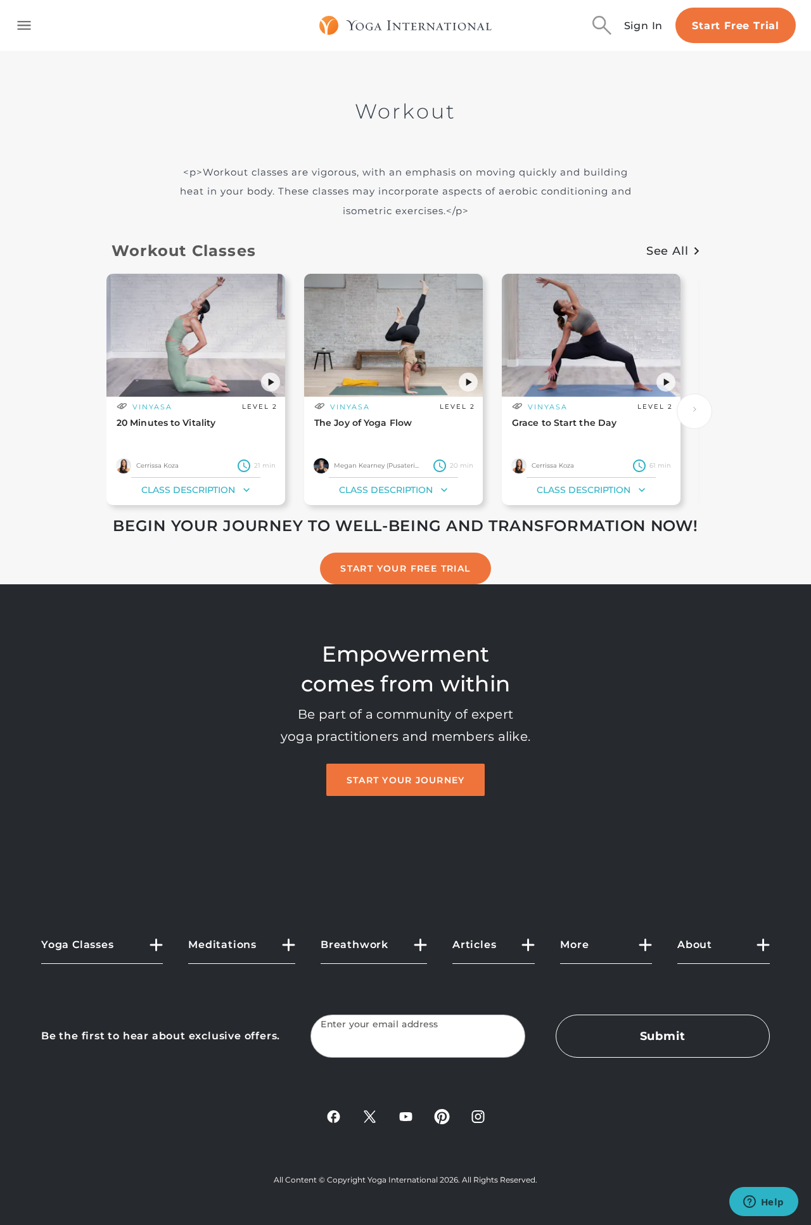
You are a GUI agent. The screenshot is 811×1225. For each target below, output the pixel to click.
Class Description (188, 490)
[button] (270, 382)
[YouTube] (406, 1116)
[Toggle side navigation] (24, 25)
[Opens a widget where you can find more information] (763, 1203)
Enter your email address (379, 1024)
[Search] (601, 25)
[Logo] (405, 25)
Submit (663, 1036)
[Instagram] (478, 1116)
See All (667, 251)
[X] (370, 1116)
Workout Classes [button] (184, 250)
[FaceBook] (334, 1116)
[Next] (694, 411)
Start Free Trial (735, 26)
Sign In (643, 26)
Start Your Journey (406, 780)
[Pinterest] (442, 1116)
